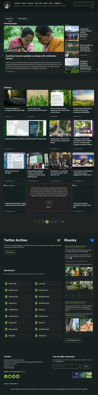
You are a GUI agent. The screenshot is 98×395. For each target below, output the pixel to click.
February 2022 (13, 316)
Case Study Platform (27, 5)
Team (36, 3)
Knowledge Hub (37, 5)
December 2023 (44, 296)
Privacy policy (59, 361)
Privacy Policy (13, 383)
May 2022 (42, 309)
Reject (48, 207)
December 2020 (44, 329)
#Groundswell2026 (78, 309)
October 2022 (13, 309)
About (45, 3)
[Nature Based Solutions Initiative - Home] (7, 5)
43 (63, 222)
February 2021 (13, 329)
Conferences (62, 5)
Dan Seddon (62, 389)
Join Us (51, 3)
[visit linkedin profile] (6, 378)
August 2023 (13, 303)
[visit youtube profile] (14, 378)
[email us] (18, 378)
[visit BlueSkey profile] (10, 378)
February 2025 (13, 290)
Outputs (23, 3)
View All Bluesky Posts (73, 340)
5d (84, 247)
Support (57, 3)
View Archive (9, 252)
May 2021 (42, 322)
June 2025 (42, 283)
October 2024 (43, 290)
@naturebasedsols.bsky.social (73, 247)
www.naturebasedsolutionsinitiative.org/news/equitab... (76, 261)
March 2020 (42, 335)
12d (84, 303)
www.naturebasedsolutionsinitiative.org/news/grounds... (76, 317)
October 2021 (43, 316)
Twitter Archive (22, 18)
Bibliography (18, 5)
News (41, 3)
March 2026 (12, 283)
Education (31, 3)
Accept (49, 202)
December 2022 (44, 303)
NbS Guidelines (54, 5)
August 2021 (13, 322)
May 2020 (12, 335)
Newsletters (9, 18)
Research (17, 3)
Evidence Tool (45, 5)
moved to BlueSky (17, 245)
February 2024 (13, 296)
